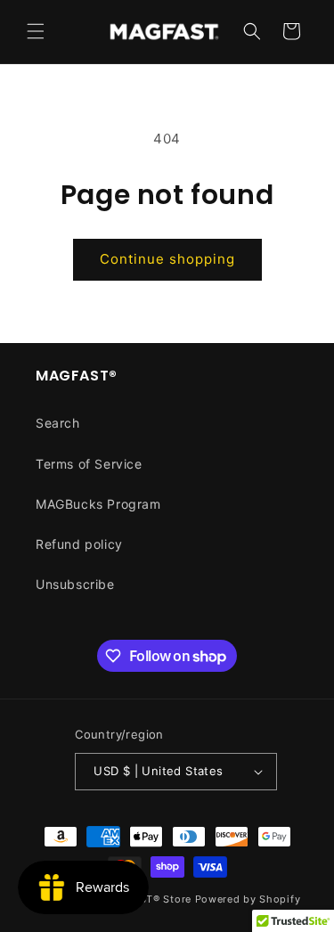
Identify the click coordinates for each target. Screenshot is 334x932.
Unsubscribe (75, 584)
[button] (35, 31)
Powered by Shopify (248, 899)
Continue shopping (167, 258)
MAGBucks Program (98, 503)
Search (58, 422)
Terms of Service (89, 463)
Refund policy (79, 544)
